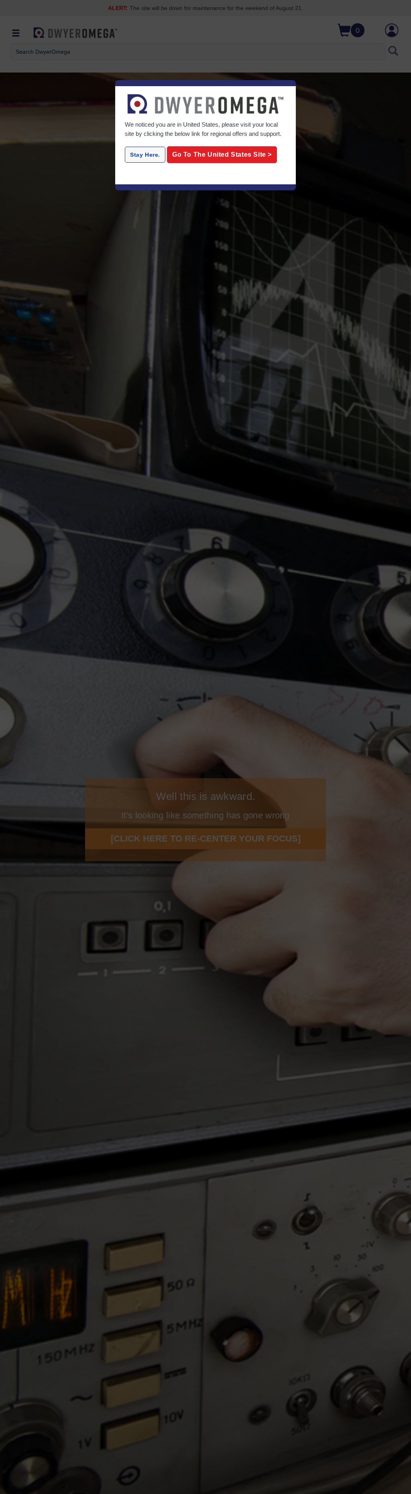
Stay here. (145, 154)
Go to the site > (222, 154)
